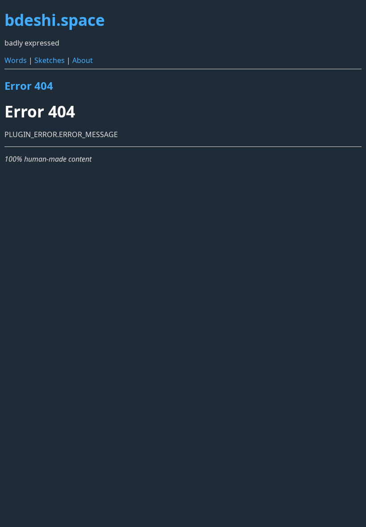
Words (15, 60)
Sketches (49, 60)
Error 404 (28, 85)
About (82, 60)
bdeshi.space (54, 19)
